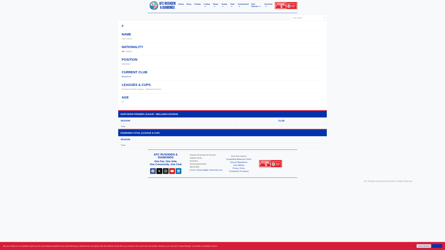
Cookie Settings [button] (423, 246)
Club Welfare (238, 165)
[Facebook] (153, 171)
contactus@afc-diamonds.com (209, 170)
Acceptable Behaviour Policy (238, 159)
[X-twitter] (159, 171)
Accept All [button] (437, 246)
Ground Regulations (238, 162)
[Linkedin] (178, 171)
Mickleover (126, 76)
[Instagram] (166, 171)
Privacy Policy (239, 168)
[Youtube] (172, 171)
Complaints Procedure (239, 171)
